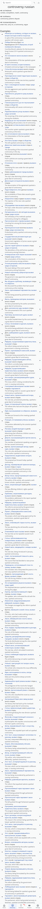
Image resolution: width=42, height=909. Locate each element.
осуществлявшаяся (18, 368)
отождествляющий (19, 717)
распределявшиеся (19, 636)
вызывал (13, 853)
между (28, 636)
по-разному (31, 762)
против (27, 438)
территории (26, 76)
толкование (12, 56)
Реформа (8, 342)
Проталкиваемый (11, 788)
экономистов (19, 230)
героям (21, 221)
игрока (23, 404)
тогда (7, 127)
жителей (12, 114)
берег (17, 699)
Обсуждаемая (10, 205)
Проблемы (9, 494)
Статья (7, 69)
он (29, 33)
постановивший (15, 556)
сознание (29, 717)
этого (15, 163)
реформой (8, 603)
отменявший (14, 523)
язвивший (14, 610)
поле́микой (9, 47)
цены (31, 556)
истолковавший (20, 565)
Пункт (7, 815)
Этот (6, 141)
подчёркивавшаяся (22, 628)
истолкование (13, 134)
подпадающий (19, 860)
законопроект (19, 386)
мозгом (7, 719)
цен (30, 237)
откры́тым (26, 36)
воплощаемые (14, 672)
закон (12, 395)
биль (10, 141)
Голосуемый (9, 386)
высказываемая (14, 411)
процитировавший (22, 476)
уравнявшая (16, 779)
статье (27, 610)
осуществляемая (18, 342)
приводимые (15, 299)
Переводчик (9, 565)
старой (13, 246)
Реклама (8, 429)
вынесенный (17, 315)
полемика (26, 65)
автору (26, 447)
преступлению (10, 835)
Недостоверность (11, 190)
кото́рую (25, 33)
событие (29, 753)
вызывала (31, 212)
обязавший (14, 619)
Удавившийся (10, 681)
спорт (23, 726)
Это (6, 56)
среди (33, 85)
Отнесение (9, 163)
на (23, 42)
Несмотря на (9, 33)
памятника (16, 145)
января (28, 547)
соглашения (18, 181)
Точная (7, 263)
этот (22, 663)
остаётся (19, 36)
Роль (6, 628)
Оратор (7, 592)
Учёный (8, 663)
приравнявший (15, 726)
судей (11, 585)
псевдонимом (10, 540)
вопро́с (7, 36)
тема (16, 205)
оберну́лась (23, 45)
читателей (8, 683)
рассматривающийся (21, 377)
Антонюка (13, 69)
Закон (7, 290)
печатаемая (14, 324)
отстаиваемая (17, 420)
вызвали (8, 496)
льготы (27, 523)
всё (11, 36)
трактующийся (18, 824)
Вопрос (7, 842)
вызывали (30, 299)
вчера (31, 395)
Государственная (11, 237)
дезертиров (32, 896)
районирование (15, 172)
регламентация (22, 237)
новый (30, 860)
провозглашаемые (19, 502)
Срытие (7, 246)
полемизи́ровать (9, 22)
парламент (26, 788)
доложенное (13, 308)
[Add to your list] (40, 34)
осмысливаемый (19, 735)
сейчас (28, 359)
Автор (7, 476)
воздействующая (18, 429)
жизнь (23, 672)
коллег (16, 214)
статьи (11, 476)
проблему (18, 281)
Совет (7, 556)
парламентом (26, 290)
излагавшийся (16, 842)
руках (7, 853)
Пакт (6, 85)
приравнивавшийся (21, 833)
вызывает (30, 103)
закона (19, 56)
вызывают (8, 674)
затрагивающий (15, 485)
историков (9, 87)
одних (30, 851)
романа (22, 681)
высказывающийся (18, 438)
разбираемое (14, 333)
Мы (6, 281)
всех (20, 619)
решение (21, 583)
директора (31, 708)
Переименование (11, 111)
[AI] (39, 3)
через (20, 788)
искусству (30, 726)
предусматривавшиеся (22, 601)
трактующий (15, 663)
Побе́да (7, 42)
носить (30, 574)
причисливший (16, 690)
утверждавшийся (17, 511)
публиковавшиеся (17, 538)
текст (10, 735)
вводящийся (19, 547)
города (24, 172)
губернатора (23, 272)
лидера (11, 628)
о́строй (30, 45)
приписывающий (17, 447)
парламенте (16, 389)
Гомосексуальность (12, 103)
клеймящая (14, 654)
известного (33, 476)
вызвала (20, 69)
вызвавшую (27, 281)
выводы (32, 465)
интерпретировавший (18, 753)
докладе (33, 628)
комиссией (25, 351)
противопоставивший (19, 592)
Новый (7, 272)
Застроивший (10, 699)
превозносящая (15, 708)
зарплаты (24, 779)
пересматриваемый (17, 771)
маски (29, 619)
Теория (7, 744)
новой (19, 76)
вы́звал (33, 33)
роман (24, 690)
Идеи (7, 672)
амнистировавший (20, 896)
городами (8, 639)
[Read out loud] (1, 10)
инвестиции (9, 648)
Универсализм (10, 254)
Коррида (8, 120)
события (21, 263)
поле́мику (17, 33)
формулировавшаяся (18, 869)
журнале (23, 324)
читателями (29, 735)
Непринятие (9, 199)
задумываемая (17, 878)
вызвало (25, 56)
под (25, 538)
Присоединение (11, 76)
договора (13, 815)
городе (7, 147)
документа (18, 94)
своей (22, 610)
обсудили (11, 281)
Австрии (18, 47)
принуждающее (17, 574)
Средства (8, 636)
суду (20, 308)
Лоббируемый (10, 887)
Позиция (8, 420)
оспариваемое (13, 583)
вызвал (22, 85)
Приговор (8, 315)
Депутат (7, 438)
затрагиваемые (18, 494)
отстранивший (15, 404)
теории (22, 254)
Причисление (10, 221)
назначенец (14, 272)
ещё (14, 36)
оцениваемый (16, 351)
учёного (8, 478)
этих (19, 190)
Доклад (7, 465)
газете (8, 65)
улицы (20, 111)
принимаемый (15, 290)
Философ (8, 717)
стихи (28, 565)
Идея (6, 411)
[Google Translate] (34, 3)
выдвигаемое (20, 456)
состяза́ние (6, 10)
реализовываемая (20, 806)
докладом (28, 494)
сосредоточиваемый (19, 851)
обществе (14, 78)
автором (23, 299)
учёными (26, 744)
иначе (31, 663)
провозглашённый (22, 395)
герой (17, 681)
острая (20, 65)
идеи (6, 449)
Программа (9, 806)
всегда (29, 672)
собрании (10, 283)
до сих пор (23, 103)
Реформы (8, 502)
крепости (19, 246)
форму (7, 576)
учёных (17, 257)
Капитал (8, 851)
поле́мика (6, 16)
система (16, 125)
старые (22, 523)
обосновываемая (17, 744)
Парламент (9, 896)
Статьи (7, 538)
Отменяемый (9, 531)
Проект (7, 351)
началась (14, 65)
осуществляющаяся (19, 359)
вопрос (10, 377)
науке (19, 467)
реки (21, 699)
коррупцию (23, 654)
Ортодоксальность (11, 212)
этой (17, 254)
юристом (8, 818)
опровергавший (16, 465)
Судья (7, 404)
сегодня (28, 456)
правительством (30, 342)
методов (24, 212)
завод (25, 699)
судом (24, 315)
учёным (25, 420)
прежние (26, 465)
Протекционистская (12, 228)
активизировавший (22, 645)
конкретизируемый (24, 815)
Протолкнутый (10, 797)
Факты (7, 299)
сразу (25, 94)
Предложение (10, 456)
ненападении (15, 85)
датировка (14, 263)
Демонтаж (8, 145)
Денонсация (9, 181)
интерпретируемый (20, 762)
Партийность (9, 94)
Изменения (9, 601)
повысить (25, 556)
